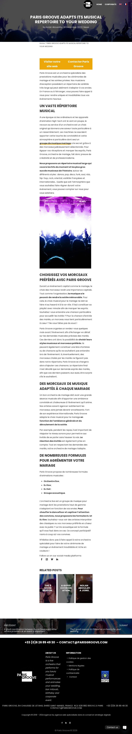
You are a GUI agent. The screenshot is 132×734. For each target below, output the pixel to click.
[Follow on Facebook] (42, 559)
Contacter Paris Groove (78, 64)
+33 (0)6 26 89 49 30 (40, 642)
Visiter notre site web (52, 64)
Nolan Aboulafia (54, 27)
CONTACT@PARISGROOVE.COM (83, 642)
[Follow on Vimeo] (52, 559)
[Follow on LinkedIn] (57, 559)
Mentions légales (76, 665)
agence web (61, 715)
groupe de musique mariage (55, 143)
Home (42, 43)
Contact (73, 677)
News (86, 27)
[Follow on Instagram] (47, 559)
